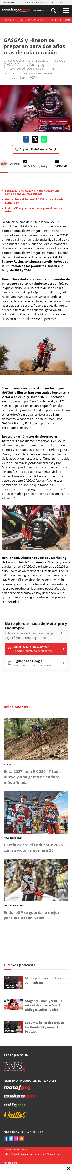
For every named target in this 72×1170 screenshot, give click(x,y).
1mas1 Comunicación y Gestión (28, 1154)
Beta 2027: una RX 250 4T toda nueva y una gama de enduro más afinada (32, 777)
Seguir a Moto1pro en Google (38, 149)
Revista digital (11, 1162)
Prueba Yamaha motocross (36, 2)
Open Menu (65, 11)
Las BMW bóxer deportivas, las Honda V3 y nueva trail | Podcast (45, 1027)
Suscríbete (10, 20)
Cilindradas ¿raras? (33, 20)
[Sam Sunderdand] (36, 374)
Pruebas (56, 20)
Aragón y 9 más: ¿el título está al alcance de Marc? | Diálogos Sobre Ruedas (44, 1005)
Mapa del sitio (54, 1154)
